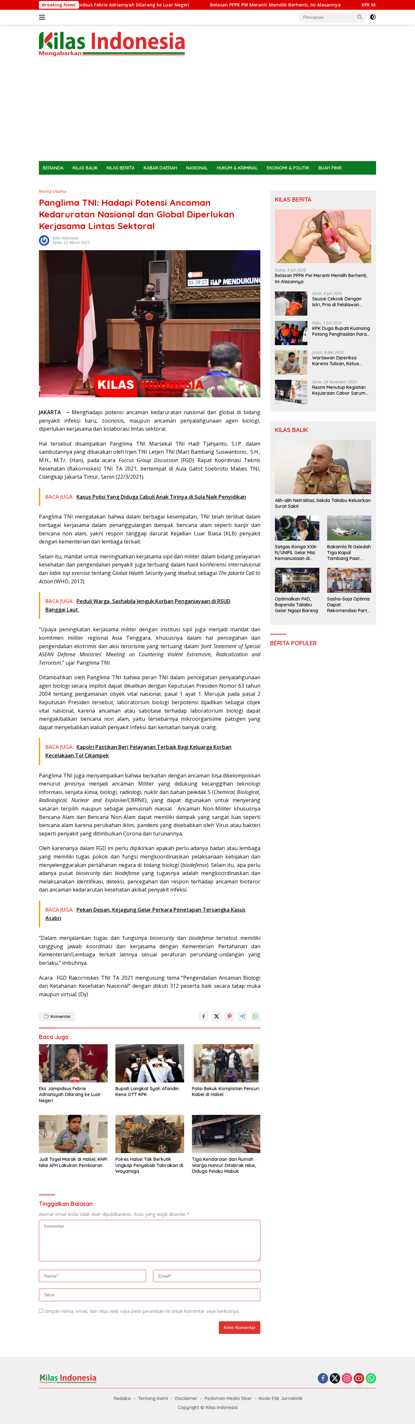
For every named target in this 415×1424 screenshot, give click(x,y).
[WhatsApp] (371, 1378)
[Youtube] (359, 1378)
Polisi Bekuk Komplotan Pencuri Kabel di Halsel (225, 1091)
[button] (359, 17)
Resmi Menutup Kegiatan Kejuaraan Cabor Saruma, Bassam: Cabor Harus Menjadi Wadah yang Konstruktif (340, 390)
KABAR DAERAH (160, 168)
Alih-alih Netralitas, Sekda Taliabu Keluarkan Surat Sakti (323, 503)
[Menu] (43, 17)
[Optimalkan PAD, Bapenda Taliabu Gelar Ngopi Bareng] (297, 580)
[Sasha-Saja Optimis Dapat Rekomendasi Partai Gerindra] (349, 580)
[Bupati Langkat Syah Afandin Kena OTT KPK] (149, 1063)
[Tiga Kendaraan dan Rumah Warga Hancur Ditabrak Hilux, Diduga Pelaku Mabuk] (226, 1134)
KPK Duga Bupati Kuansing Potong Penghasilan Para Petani (341, 331)
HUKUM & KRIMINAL (237, 168)
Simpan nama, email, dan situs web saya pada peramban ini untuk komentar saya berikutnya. (142, 1311)
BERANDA (53, 168)
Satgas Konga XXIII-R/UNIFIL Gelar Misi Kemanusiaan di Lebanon (296, 553)
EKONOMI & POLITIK (288, 168)
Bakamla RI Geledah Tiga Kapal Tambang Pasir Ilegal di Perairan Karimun (349, 553)
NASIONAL (197, 168)
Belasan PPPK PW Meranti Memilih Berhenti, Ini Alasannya (240, 5)
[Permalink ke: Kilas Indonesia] (44, 240)
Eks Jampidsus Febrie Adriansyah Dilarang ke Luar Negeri (89, 5)
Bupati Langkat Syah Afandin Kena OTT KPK (147, 1091)
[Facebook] (323, 1378)
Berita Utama (52, 191)
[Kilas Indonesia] (112, 44)
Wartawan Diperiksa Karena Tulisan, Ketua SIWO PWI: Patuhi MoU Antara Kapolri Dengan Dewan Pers (337, 361)
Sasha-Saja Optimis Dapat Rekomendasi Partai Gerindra (349, 605)
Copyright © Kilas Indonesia (208, 1407)
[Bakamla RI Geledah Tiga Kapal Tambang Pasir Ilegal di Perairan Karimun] (349, 528)
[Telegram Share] (242, 1016)
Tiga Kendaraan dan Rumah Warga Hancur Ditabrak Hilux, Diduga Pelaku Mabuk (224, 1165)
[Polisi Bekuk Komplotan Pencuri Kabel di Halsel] (226, 1063)
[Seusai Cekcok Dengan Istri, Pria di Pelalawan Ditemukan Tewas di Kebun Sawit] (291, 303)
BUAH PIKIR (330, 168)
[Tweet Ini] (216, 1016)
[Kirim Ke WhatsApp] (255, 1016)
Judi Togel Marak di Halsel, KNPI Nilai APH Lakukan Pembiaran (73, 1162)
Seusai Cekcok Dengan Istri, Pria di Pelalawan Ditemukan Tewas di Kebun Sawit (341, 302)
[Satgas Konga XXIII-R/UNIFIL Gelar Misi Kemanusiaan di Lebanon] (297, 528)
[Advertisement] (207, 112)
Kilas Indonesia (65, 238)
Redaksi (122, 1398)
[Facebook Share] (203, 1016)
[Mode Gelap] (373, 17)
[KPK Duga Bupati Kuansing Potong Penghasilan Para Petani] (291, 333)
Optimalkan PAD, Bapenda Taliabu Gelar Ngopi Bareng (296, 604)
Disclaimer (186, 1398)
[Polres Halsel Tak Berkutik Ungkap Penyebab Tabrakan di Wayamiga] (149, 1134)
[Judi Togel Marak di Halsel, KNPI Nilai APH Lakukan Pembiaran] (73, 1134)
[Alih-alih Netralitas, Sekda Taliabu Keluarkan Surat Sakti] (323, 467)
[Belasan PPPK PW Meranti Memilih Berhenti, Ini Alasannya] (323, 236)
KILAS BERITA (121, 168)
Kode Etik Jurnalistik (281, 1398)
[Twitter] (335, 1378)
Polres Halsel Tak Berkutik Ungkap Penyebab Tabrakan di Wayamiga (149, 1165)
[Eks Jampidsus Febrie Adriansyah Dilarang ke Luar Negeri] (73, 1063)
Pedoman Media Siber (228, 1398)
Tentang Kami (153, 1398)
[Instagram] (347, 1378)
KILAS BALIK (85, 168)
